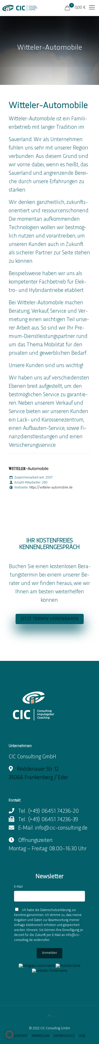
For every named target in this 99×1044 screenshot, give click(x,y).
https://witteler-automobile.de (51, 487)
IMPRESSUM (40, 1036)
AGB (82, 1036)
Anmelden (49, 953)
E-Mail (18, 886)
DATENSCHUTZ (64, 1036)
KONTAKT (21, 1036)
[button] (9, 1034)
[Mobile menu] (91, 7)
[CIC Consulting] (20, 7)
